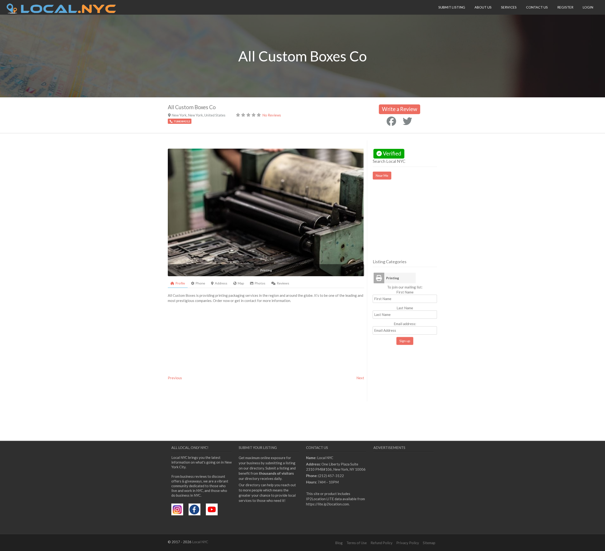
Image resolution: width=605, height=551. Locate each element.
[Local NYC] (61, 12)
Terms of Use (356, 543)
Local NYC (200, 542)
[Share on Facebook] (391, 121)
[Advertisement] (412, 223)
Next (360, 378)
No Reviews (271, 115)
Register (565, 7)
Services (509, 7)
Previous (175, 378)
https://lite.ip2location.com (327, 504)
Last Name (405, 308)
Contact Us (537, 7)
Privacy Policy (407, 543)
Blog (339, 543)
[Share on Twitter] (407, 121)
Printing (392, 278)
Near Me (382, 175)
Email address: (405, 324)
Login (588, 7)
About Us (483, 7)
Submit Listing (451, 7)
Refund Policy (382, 543)
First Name (405, 292)
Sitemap (429, 543)
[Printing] (379, 278)
